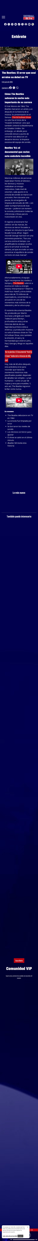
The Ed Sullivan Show (21, 117)
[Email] (29, 24)
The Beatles (18, 283)
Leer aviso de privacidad (10, 1236)
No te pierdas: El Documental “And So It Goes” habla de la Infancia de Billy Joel (18, 356)
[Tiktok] (19, 24)
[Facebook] (5, 24)
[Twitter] (9, 24)
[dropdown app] (26, 24)
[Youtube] (15, 24)
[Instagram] (12, 24)
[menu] (3, 18)
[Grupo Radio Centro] (22, 24)
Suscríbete (19, 960)
